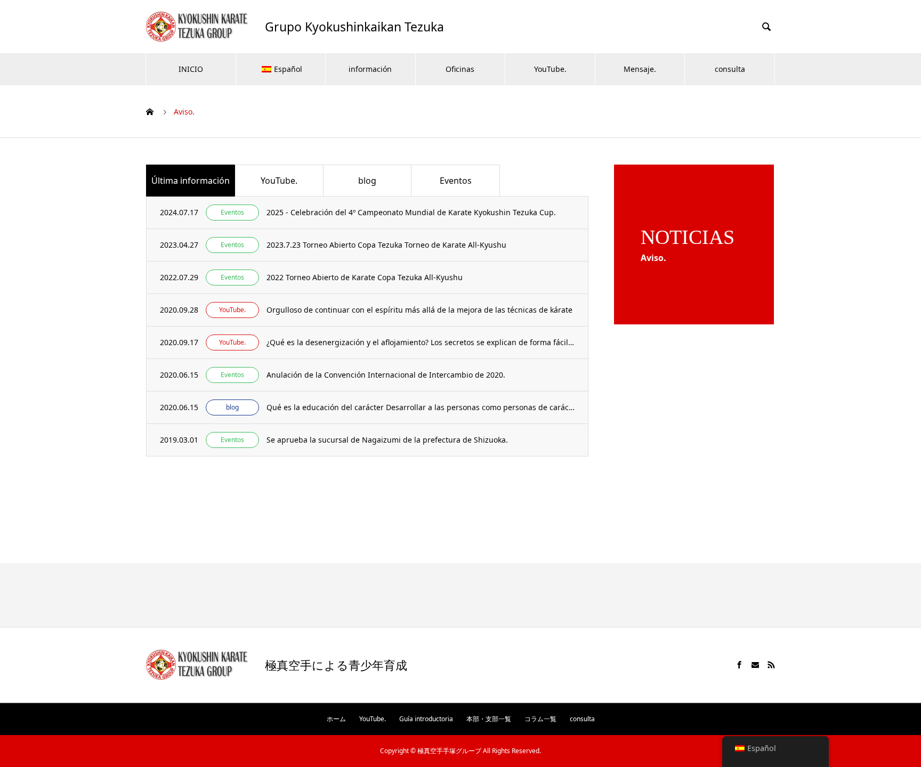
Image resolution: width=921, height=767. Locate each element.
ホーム (336, 718)
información (370, 69)
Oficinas (460, 69)
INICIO (191, 69)
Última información (190, 180)
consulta (730, 69)
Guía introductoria (426, 718)
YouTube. (550, 69)
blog (367, 180)
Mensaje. (640, 69)
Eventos (456, 180)
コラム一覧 (540, 718)
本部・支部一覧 (488, 718)
